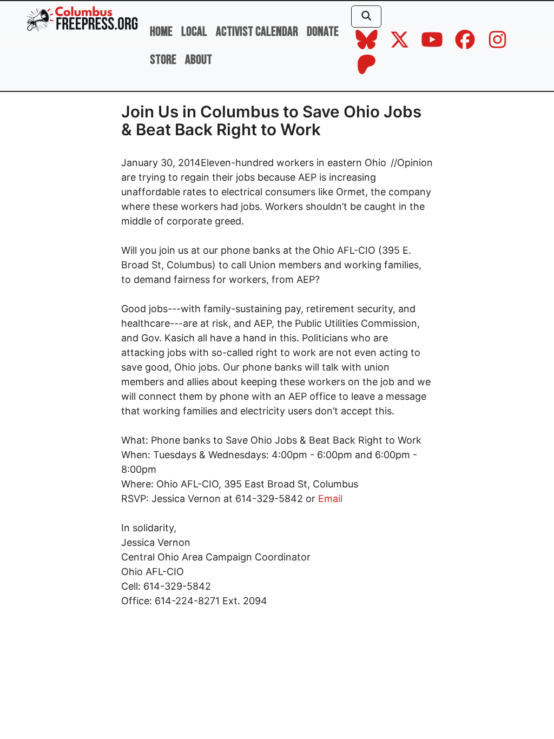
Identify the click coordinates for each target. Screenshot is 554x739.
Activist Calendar (257, 31)
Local (194, 31)
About (198, 60)
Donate (323, 31)
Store (163, 60)
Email (330, 498)
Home (161, 31)
